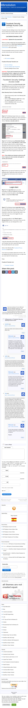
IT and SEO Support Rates (8, 614)
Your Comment (7, 447)
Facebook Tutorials (9, 265)
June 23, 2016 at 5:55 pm (10, 357)
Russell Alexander (6, 553)
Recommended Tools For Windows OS (10, 624)
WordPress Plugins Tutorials (8, 642)
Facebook (8, 58)
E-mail (7, 476)
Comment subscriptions (7, 611)
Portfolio (4, 622)
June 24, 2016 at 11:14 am (13, 373)
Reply (23, 332)
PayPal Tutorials (6, 664)
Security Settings (8, 64)
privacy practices (18, 577)
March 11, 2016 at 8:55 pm (10, 325)
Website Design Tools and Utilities (9, 634)
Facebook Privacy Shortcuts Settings (22, 500)
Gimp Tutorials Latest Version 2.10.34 (10, 656)
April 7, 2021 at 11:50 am (13, 426)
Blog (4, 609)
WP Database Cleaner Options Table (10, 529)
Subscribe (5, 564)
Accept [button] (13, 704)
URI (7, 482)
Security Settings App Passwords (12, 66)
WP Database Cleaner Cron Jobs (9, 526)
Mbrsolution (8, 5)
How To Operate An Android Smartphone (11, 662)
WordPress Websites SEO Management (11, 640)
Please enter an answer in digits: (7, 487)
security (24, 315)
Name (7, 470)
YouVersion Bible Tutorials (8, 669)
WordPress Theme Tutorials (8, 645)
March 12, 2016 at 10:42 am (13, 337)
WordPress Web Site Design (8, 637)
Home (2, 17)
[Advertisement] (14, 289)
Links (4, 616)
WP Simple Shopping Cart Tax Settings (10, 537)
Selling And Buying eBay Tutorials (9, 667)
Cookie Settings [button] (6, 704)
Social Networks (8, 17)
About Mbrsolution (6, 606)
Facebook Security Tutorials (8, 654)
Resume (4, 627)
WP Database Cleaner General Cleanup (11, 534)
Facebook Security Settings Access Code (14, 24)
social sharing (21, 316)
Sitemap (4, 629)
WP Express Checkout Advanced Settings (17, 543)
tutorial (25, 316)
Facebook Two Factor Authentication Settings (6, 500)
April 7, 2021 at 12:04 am (10, 395)
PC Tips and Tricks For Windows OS (10, 619)
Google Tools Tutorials (7, 659)
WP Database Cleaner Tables (9, 531)
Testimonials (5, 632)
